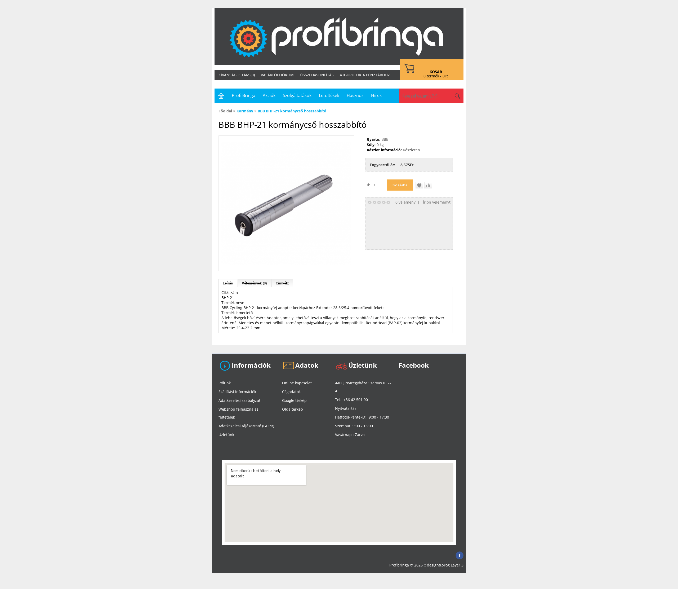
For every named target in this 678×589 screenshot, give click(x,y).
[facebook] (459, 553)
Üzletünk (226, 434)
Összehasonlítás (317, 74)
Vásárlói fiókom (277, 74)
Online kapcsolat (297, 382)
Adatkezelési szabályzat (239, 400)
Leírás (228, 283)
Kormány (245, 110)
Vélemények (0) (254, 283)
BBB (385, 139)
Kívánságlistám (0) (236, 74)
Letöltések (329, 95)
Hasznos (355, 95)
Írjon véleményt (436, 202)
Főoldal (225, 110)
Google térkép (294, 400)
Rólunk (224, 382)
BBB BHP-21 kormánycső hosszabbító (292, 110)
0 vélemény (405, 202)
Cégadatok (291, 391)
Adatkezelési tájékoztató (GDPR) (246, 425)
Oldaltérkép (292, 409)
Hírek (376, 95)
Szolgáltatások (297, 95)
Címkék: (282, 283)
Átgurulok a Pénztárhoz (365, 74)
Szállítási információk (237, 391)
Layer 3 (457, 565)
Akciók (269, 95)
